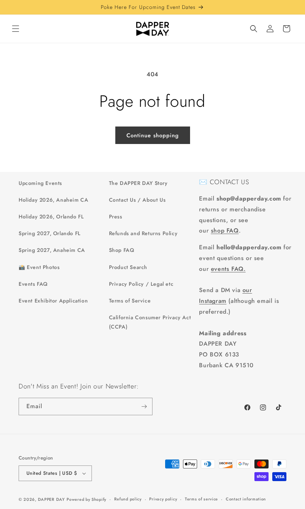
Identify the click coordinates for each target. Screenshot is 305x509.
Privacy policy (163, 499)
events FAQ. (228, 269)
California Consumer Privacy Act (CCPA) (150, 322)
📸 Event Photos (39, 267)
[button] (15, 28)
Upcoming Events (40, 183)
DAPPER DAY (51, 499)
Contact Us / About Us (137, 200)
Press (115, 216)
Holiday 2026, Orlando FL (51, 216)
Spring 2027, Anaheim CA (52, 250)
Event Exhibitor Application (53, 300)
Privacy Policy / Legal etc (141, 284)
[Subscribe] (144, 406)
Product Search (128, 267)
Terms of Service (130, 300)
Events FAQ (33, 284)
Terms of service (201, 499)
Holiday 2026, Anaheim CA (53, 200)
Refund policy (128, 499)
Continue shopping (152, 135)
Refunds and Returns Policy (143, 233)
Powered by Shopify (86, 499)
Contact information (246, 499)
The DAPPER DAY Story (138, 183)
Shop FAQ (121, 250)
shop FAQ (225, 230)
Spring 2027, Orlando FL (50, 233)
